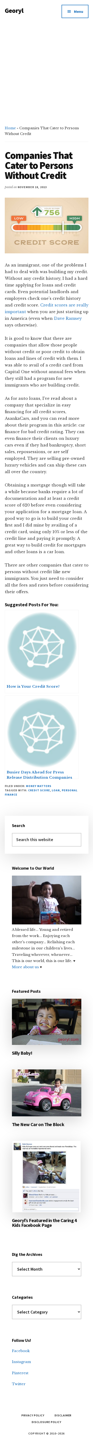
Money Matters (38, 786)
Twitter (19, 1384)
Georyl (14, 10)
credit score (39, 790)
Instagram (21, 1361)
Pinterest (20, 1373)
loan (56, 790)
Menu (78, 11)
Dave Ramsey (68, 318)
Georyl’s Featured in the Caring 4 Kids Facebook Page (44, 1222)
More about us (26, 967)
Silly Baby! (22, 1053)
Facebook (21, 1351)
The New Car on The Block (38, 1124)
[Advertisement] (46, 71)
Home (10, 128)
